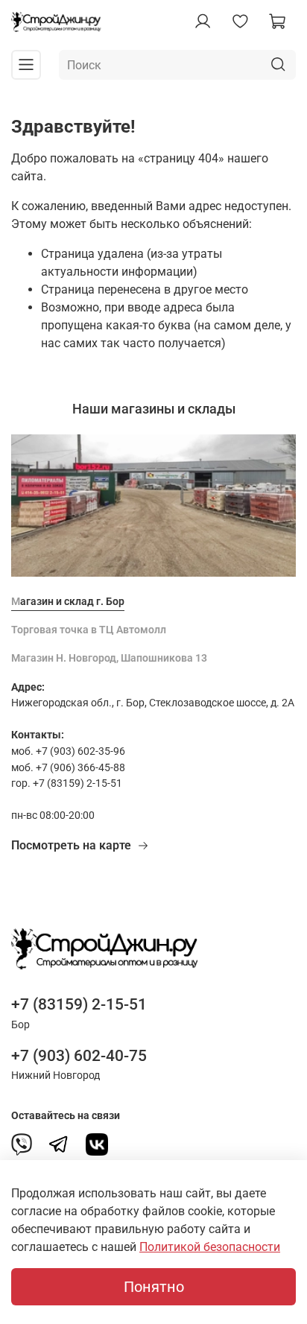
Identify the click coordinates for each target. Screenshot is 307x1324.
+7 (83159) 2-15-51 (79, 1004)
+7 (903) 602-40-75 (79, 1056)
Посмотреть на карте (71, 845)
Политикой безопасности (209, 1247)
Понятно (154, 1287)
